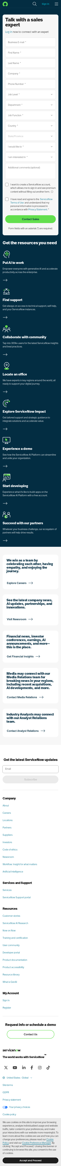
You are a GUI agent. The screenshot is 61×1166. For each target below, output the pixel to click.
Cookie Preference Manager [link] (36, 1142)
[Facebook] (31, 1067)
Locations (8, 820)
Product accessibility (13, 967)
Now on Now (9, 930)
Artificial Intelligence (13, 871)
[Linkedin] (23, 1067)
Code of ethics (10, 849)
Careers (7, 812)
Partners (7, 827)
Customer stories (11, 915)
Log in (8, 31)
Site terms (8, 1085)
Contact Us (30, 1034)
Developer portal (11, 952)
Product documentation (15, 959)
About (6, 805)
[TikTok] (48, 1067)
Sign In (6, 1000)
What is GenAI (10, 981)
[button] (34, 4)
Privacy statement (12, 1099)
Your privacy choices (19, 1107)
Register (7, 1007)
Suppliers (8, 834)
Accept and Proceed (30, 1160)
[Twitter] (6, 1067)
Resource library (11, 974)
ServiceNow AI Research (15, 923)
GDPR (6, 1092)
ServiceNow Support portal (17, 897)
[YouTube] (15, 1067)
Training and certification (15, 937)
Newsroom (8, 856)
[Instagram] (39, 1067)
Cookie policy (9, 1114)
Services (7, 890)
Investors (7, 842)
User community (11, 945)
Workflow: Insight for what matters (20, 864)
